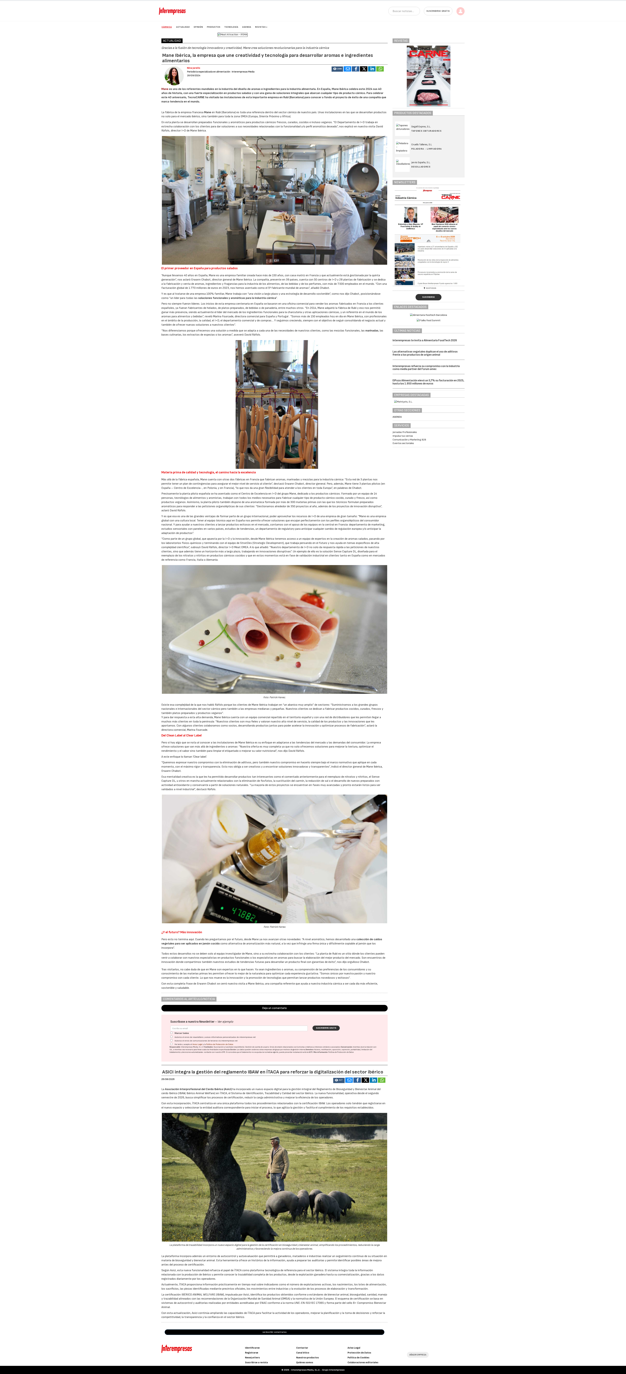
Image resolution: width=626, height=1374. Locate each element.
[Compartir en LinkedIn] (372, 69)
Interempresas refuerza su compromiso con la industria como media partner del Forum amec (426, 368)
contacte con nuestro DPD (214, 1052)
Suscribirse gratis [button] (438, 11)
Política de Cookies (358, 1357)
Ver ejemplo (225, 1022)
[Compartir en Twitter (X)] (363, 69)
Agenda (246, 27)
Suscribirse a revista (256, 1362)
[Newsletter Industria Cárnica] (429, 236)
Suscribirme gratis (326, 1028)
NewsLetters (252, 1357)
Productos (213, 27)
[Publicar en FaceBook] (355, 69)
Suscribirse (428, 297)
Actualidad (183, 27)
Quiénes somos (304, 1362)
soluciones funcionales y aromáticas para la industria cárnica (237, 298)
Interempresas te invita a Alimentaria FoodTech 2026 (425, 340)
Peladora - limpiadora (426, 148)
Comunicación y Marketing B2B (409, 439)
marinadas (371, 330)
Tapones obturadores (426, 130)
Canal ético (302, 1352)
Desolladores (421, 166)
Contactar (302, 1347)
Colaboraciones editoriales (363, 1362)
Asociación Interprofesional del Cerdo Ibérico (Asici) (198, 1089)
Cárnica (167, 27)
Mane (165, 89)
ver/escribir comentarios (274, 1332)
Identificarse (252, 1347)
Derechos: (310, 1050)
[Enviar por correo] (347, 69)
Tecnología (231, 27)
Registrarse (251, 1352)
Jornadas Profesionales (405, 432)
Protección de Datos (359, 1352)
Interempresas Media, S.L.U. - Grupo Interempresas (317, 1369)
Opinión (198, 27)
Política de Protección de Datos (219, 1044)
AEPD (311, 1052)
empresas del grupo (272, 1050)
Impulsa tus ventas (403, 436)
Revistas (260, 27)
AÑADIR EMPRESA (417, 1354)
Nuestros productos (307, 1357)
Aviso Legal (197, 1044)
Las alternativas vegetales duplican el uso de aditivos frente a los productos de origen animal (425, 353)
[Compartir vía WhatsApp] (380, 69)
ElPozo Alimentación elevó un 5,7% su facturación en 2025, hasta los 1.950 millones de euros (428, 382)
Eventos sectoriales (403, 443)
